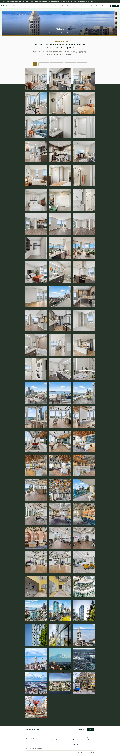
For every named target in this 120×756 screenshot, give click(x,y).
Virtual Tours (73, 5)
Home (74, 737)
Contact (93, 5)
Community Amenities (70, 64)
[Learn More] (95, 1)
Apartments (55, 5)
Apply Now (115, 5)
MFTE (97, 5)
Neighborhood (81, 5)
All (35, 64)
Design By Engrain (90, 752)
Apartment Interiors (43, 64)
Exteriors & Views (82, 64)
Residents (88, 5)
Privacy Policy (76, 744)
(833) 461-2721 (29, 741)
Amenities (62, 5)
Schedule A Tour (106, 5)
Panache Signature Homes (57, 64)
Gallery (67, 5)
